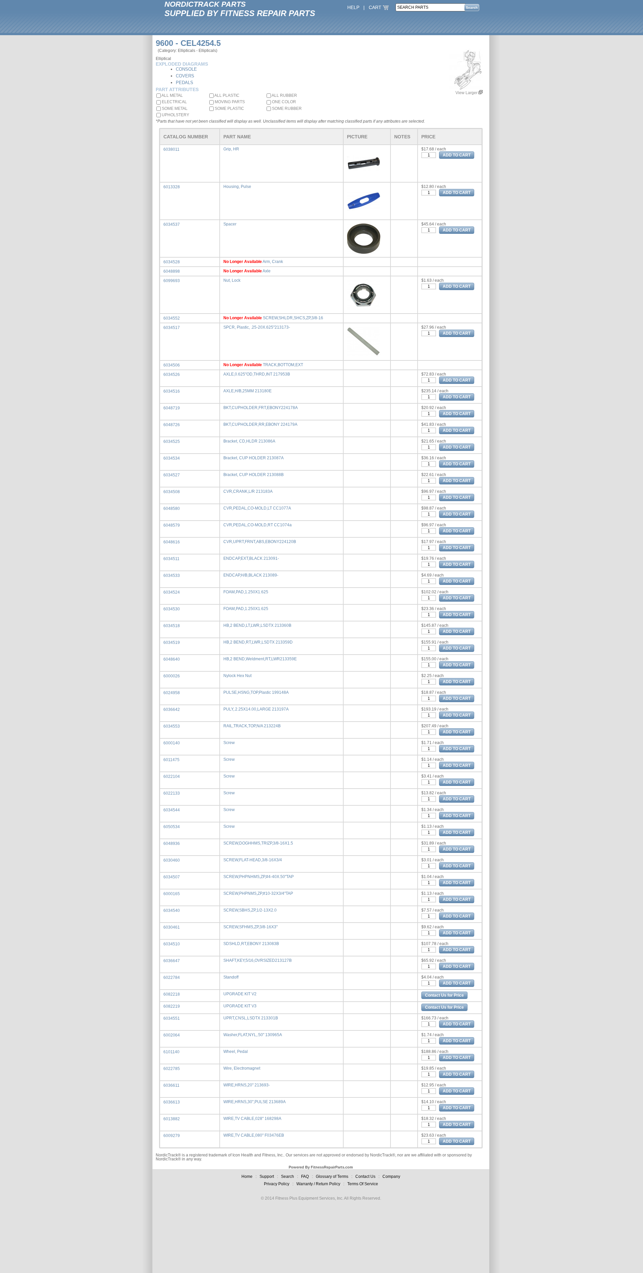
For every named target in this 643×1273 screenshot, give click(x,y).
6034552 (171, 318)
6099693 (171, 280)
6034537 (171, 224)
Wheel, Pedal (235, 1051)
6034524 (171, 592)
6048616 (171, 542)
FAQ (305, 1176)
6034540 (171, 910)
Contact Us (365, 1176)
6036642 (171, 709)
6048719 (171, 408)
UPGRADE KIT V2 (240, 994)
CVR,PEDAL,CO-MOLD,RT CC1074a (257, 525)
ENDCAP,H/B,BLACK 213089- (250, 575)
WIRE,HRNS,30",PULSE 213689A (254, 1101)
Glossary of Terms (332, 1176)
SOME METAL (174, 108)
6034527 (171, 475)
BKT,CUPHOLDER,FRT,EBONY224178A (260, 407)
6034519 (171, 642)
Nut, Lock (231, 280)
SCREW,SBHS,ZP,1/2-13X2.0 (250, 910)
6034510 (171, 944)
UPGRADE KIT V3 (240, 1006)
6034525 (171, 441)
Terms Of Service (362, 1184)
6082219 (171, 1006)
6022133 (171, 793)
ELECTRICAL (174, 101)
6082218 (171, 994)
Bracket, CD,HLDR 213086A (249, 441)
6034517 (171, 327)
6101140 (171, 1052)
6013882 (171, 1119)
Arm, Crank (273, 261)
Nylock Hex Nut (237, 675)
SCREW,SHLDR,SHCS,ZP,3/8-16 (293, 318)
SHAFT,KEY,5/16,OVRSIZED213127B (257, 960)
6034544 (171, 810)
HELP (353, 7)
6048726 (171, 424)
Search (287, 1176)
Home (247, 1176)
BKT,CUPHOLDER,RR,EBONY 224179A (260, 424)
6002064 (171, 1035)
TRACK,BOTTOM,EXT (283, 364)
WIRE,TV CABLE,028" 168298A (252, 1118)
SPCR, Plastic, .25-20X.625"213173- (256, 327)
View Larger (467, 92)
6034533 (171, 575)
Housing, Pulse (237, 186)
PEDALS (184, 82)
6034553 (171, 726)
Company (391, 1176)
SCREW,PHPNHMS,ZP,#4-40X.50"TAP (258, 876)
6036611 (171, 1085)
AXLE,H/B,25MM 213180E (247, 391)
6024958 (171, 692)
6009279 (171, 1135)
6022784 (171, 977)
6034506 (171, 365)
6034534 (171, 458)
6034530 (171, 609)
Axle (267, 271)
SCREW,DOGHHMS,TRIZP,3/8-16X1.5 (258, 843)
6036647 (171, 960)
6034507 (171, 877)
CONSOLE (186, 69)
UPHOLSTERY (175, 115)
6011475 (171, 759)
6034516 (171, 391)
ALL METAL (172, 95)
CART (376, 7)
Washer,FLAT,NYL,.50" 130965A (252, 1034)
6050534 (171, 826)
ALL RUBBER (284, 95)
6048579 (171, 525)
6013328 (171, 187)
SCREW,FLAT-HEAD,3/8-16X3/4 (252, 860)
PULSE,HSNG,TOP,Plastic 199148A (256, 692)
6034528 (171, 262)
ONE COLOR (283, 101)
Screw (229, 742)
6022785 (171, 1068)
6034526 (171, 374)
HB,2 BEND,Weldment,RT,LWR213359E (260, 659)
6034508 (171, 491)
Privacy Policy (276, 1184)
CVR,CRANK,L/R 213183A (248, 491)
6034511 (171, 558)
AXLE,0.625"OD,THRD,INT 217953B (256, 374)
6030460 (171, 860)
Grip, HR (231, 149)
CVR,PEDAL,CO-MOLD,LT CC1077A (257, 508)
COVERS (185, 75)
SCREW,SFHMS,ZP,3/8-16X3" (250, 927)
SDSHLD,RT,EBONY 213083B (251, 943)
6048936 (171, 843)
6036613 (171, 1102)
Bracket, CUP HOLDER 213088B (253, 474)
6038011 (171, 149)
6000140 (171, 743)
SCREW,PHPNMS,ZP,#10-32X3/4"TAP (258, 893)
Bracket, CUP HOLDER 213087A (253, 458)
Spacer (229, 224)
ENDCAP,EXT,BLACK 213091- (251, 558)
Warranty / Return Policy (318, 1184)
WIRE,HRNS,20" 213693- (246, 1085)
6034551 (171, 1018)
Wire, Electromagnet (241, 1068)
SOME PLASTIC (229, 108)
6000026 (171, 676)
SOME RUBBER (286, 108)
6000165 (171, 893)
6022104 (171, 776)
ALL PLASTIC (226, 95)
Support (267, 1176)
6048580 (171, 508)
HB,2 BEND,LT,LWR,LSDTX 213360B (257, 625)
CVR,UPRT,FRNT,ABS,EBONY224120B (259, 541)
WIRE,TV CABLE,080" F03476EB (253, 1135)
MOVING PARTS (229, 101)
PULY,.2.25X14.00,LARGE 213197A (256, 709)
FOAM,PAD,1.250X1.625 (245, 592)
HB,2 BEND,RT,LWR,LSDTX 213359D (258, 642)
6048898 (171, 271)
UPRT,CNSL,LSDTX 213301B (250, 1018)
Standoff (230, 977)
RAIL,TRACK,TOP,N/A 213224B (252, 726)
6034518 (171, 625)
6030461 (171, 927)
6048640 (171, 659)
